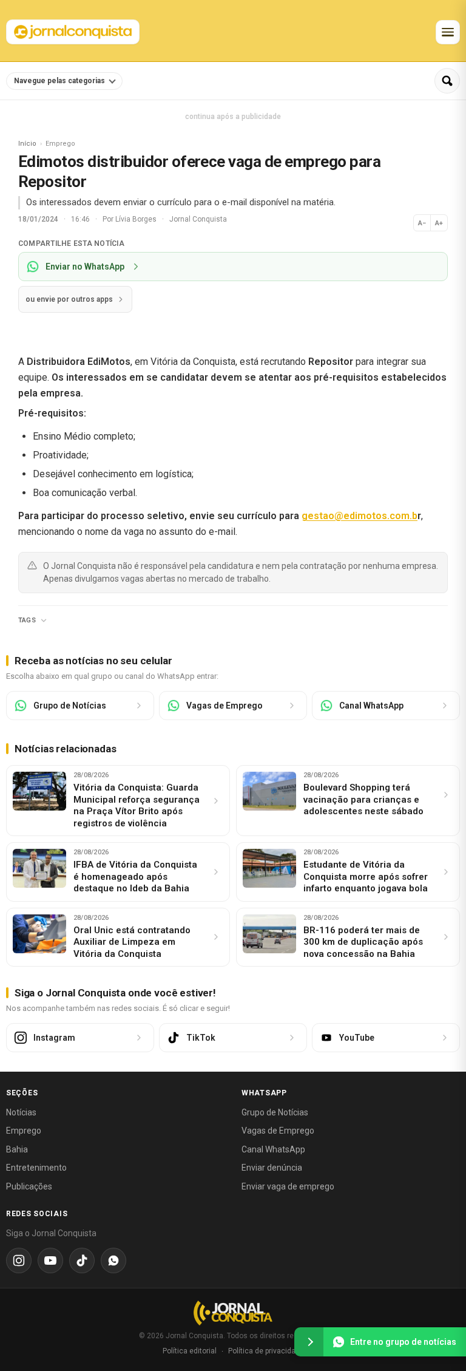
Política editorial (190, 1351)
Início (27, 144)
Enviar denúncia (271, 1167)
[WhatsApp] (113, 1260)
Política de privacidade (266, 1351)
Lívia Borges (136, 219)
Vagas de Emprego (277, 1130)
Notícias (21, 1112)
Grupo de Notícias (274, 1112)
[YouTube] (50, 1260)
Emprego (23, 1130)
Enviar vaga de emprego (287, 1186)
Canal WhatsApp (273, 1149)
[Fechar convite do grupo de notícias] (308, 1341)
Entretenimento (36, 1167)
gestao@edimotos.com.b (359, 516)
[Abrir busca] (447, 81)
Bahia (17, 1149)
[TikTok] (82, 1260)
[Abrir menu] (448, 32)
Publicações (29, 1186)
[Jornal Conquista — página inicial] (233, 1313)
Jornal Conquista (198, 219)
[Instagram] (19, 1260)
